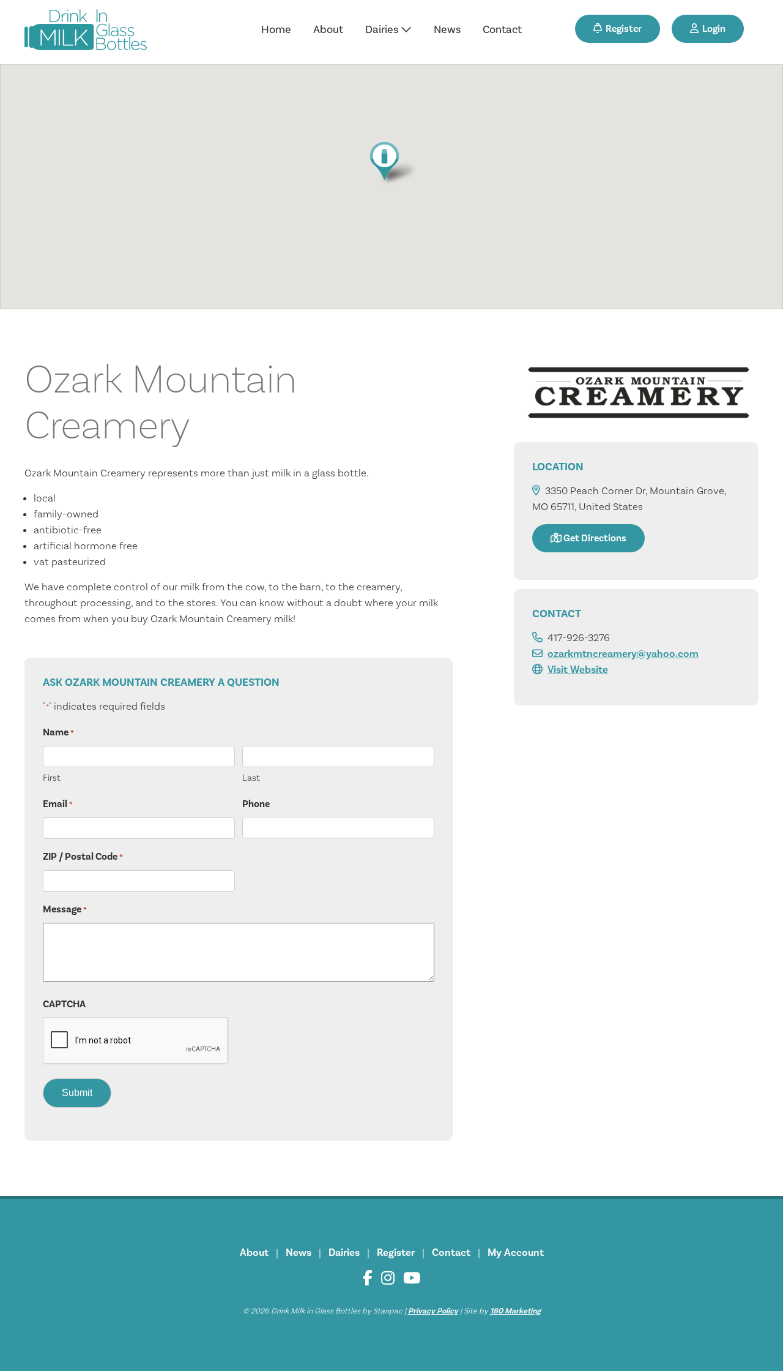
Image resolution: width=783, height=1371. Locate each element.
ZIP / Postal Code (83, 857)
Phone (256, 804)
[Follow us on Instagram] (388, 1278)
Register (622, 29)
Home (276, 30)
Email (58, 804)
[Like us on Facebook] (368, 1278)
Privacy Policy (433, 1311)
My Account (516, 1253)
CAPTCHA (64, 1004)
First (52, 778)
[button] (391, 163)
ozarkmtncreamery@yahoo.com (623, 654)
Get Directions (594, 538)
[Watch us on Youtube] (411, 1278)
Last (251, 778)
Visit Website (577, 670)
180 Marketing (515, 1311)
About (328, 30)
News (447, 30)
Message (65, 909)
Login (712, 29)
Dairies (383, 30)
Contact (502, 30)
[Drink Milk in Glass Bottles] (85, 32)
